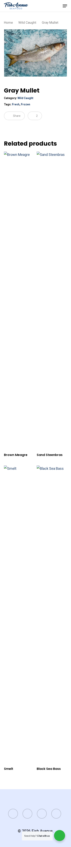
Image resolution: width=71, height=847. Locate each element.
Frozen (25, 104)
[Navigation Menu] (65, 6)
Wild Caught (27, 22)
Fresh (16, 104)
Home (8, 22)
